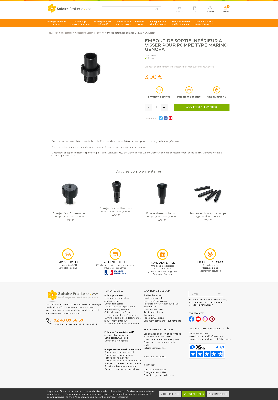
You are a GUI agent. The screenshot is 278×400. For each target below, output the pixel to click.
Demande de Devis (198, 333)
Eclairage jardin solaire (155, 348)
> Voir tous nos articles (155, 356)
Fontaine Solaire (139, 22)
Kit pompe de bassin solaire (157, 336)
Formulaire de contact (155, 369)
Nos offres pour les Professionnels (206, 336)
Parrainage (149, 315)
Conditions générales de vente (159, 375)
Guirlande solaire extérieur (117, 312)
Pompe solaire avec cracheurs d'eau (122, 363)
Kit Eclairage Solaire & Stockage (80, 22)
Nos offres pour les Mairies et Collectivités (210, 339)
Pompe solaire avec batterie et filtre (122, 360)
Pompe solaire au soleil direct (119, 352)
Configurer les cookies (155, 372)
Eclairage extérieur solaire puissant (121, 323)
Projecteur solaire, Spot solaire (119, 306)
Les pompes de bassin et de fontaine (162, 334)
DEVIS (195, 12)
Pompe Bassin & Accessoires (123, 22)
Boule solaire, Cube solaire (117, 338)
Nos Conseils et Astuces (158, 329)
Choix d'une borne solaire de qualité (161, 339)
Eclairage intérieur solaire (116, 298)
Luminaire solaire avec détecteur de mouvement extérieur (122, 319)
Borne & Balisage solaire (116, 309)
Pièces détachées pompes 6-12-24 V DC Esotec (131, 33)
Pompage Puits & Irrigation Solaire (157, 22)
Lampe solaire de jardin (116, 340)
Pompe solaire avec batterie (118, 355)
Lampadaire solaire (113, 303)
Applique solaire (112, 301)
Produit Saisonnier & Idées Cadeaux (180, 22)
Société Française (152, 295)
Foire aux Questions (154, 318)
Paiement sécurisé (153, 309)
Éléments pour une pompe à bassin (122, 369)
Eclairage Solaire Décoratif (102, 22)
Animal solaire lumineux (116, 335)
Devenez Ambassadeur (155, 301)
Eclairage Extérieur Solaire (56, 22)
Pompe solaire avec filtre (117, 358)
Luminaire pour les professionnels (121, 315)
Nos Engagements (153, 298)
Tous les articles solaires (60, 33)
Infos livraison (150, 306)
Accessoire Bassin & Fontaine (90, 33)
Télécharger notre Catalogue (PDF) (161, 303)
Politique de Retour (153, 312)
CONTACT (179, 12)
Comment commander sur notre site (162, 321)
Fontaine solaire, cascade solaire (120, 366)
